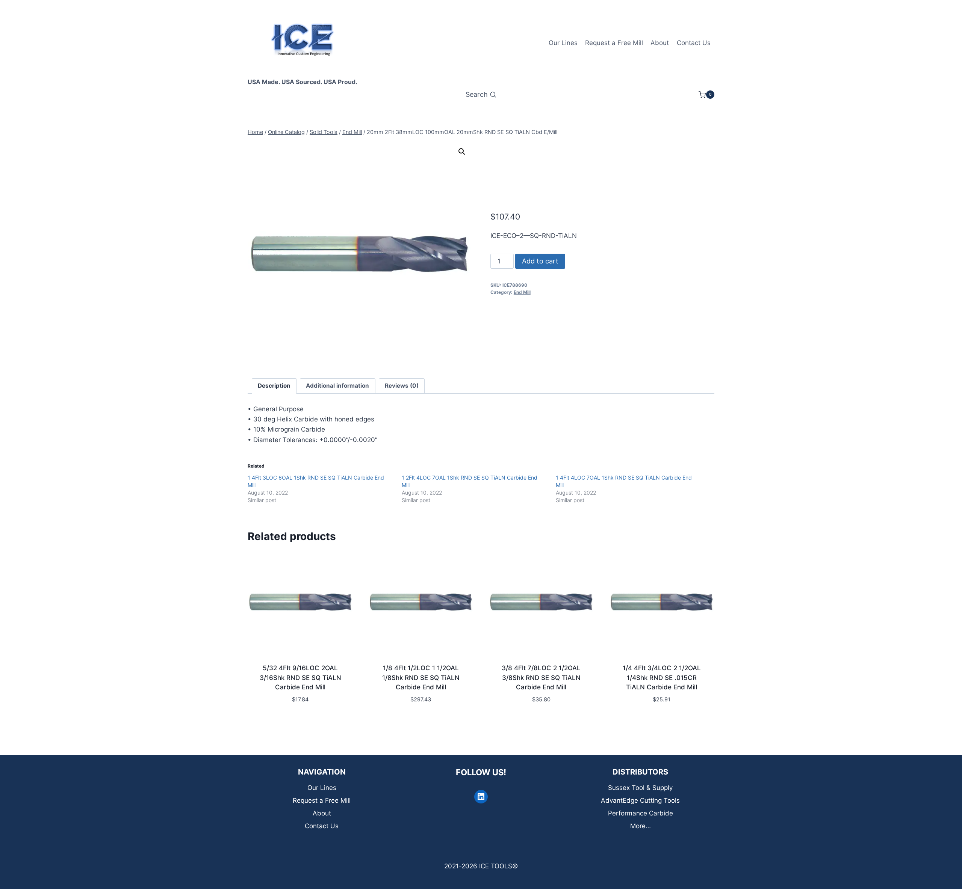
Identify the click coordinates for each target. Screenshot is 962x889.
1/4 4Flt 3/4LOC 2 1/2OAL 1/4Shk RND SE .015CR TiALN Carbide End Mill (662, 677)
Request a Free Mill (614, 43)
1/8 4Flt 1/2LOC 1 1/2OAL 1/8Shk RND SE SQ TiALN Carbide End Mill (421, 677)
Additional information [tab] (337, 385)
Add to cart (540, 261)
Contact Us (694, 43)
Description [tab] (274, 385)
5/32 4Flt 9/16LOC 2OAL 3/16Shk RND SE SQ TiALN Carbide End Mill (300, 677)
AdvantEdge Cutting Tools (640, 800)
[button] (462, 151)
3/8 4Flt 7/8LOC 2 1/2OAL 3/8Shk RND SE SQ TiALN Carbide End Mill (541, 677)
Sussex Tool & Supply (640, 787)
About (659, 43)
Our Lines (563, 43)
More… (640, 826)
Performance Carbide (640, 813)
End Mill (522, 292)
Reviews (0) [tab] (402, 385)
